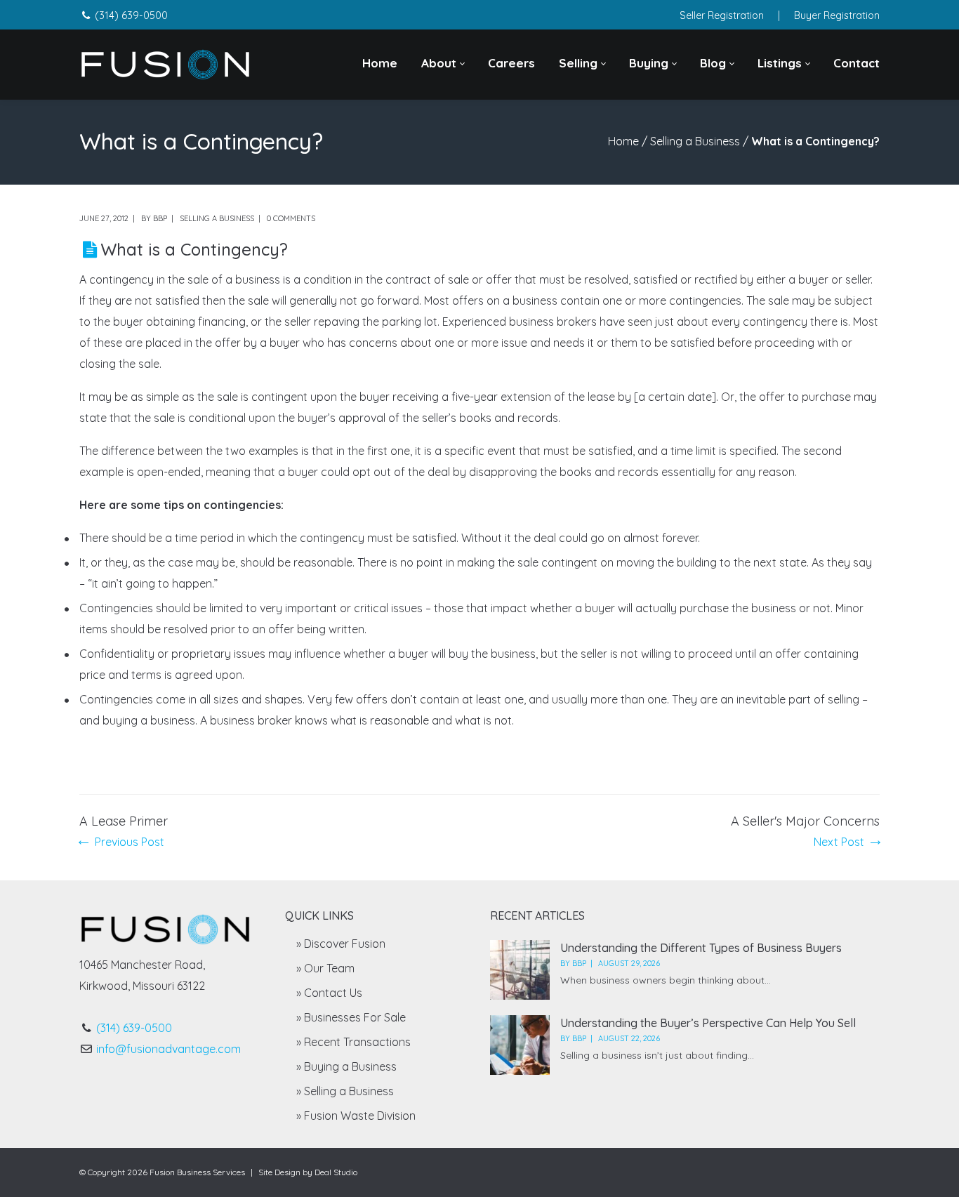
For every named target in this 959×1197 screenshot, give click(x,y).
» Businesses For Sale (351, 1017)
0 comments (291, 218)
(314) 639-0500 (131, 15)
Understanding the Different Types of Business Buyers (701, 948)
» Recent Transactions (353, 1042)
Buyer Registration (837, 15)
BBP (160, 218)
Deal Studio (336, 1172)
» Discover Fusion (340, 944)
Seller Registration (722, 15)
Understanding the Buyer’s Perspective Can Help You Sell (708, 1023)
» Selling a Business (345, 1091)
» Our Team (325, 968)
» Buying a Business (346, 1066)
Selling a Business (695, 141)
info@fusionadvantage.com (168, 1049)
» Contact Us (329, 993)
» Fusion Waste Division (356, 1116)
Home (623, 141)
